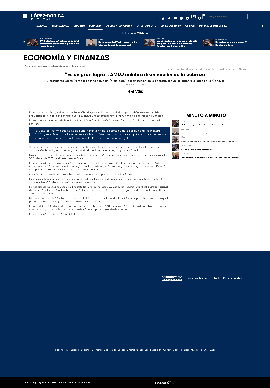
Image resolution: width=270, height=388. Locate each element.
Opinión (190, 26)
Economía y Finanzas (66, 58)
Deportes (79, 26)
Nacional (41, 26)
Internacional (60, 26)
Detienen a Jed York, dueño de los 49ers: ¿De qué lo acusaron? (117, 43)
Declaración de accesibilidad (228, 278)
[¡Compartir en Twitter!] (133, 92)
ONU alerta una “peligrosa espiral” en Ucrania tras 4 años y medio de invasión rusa (60, 44)
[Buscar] (266, 26)
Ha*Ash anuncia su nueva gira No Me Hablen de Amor (236, 43)
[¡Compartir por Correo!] (141, 92)
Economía (95, 26)
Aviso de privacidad (198, 278)
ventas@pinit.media (172, 279)
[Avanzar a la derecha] (263, 26)
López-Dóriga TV (171, 26)
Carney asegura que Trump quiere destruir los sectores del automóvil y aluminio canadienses (209, 157)
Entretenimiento (146, 26)
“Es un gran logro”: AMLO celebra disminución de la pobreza (135, 74)
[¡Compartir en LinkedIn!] (138, 92)
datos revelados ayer (116, 112)
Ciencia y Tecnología (119, 26)
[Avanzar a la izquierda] (24, 42)
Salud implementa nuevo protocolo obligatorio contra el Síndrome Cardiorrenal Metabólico (177, 44)
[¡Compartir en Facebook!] (129, 92)
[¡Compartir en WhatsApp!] (135, 92)
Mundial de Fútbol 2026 (213, 26)
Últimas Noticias (181, 350)
